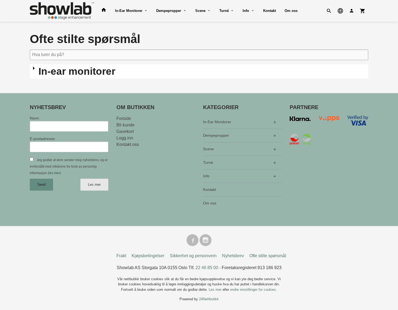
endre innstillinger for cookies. (253, 290)
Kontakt (269, 11)
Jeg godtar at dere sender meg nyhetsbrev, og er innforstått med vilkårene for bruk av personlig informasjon (69, 166)
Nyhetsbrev (233, 255)
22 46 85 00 (206, 267)
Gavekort (125, 131)
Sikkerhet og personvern (193, 255)
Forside (123, 118)
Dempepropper (168, 11)
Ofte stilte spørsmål (267, 255)
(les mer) (54, 173)
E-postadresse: (43, 138)
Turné (224, 11)
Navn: (35, 118)
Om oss (291, 11)
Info (246, 11)
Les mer (94, 184)
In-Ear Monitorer (128, 11)
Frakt (121, 255)
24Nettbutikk (209, 299)
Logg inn (124, 138)
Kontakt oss (127, 144)
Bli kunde (125, 125)
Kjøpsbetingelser (148, 255)
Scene (200, 11)
